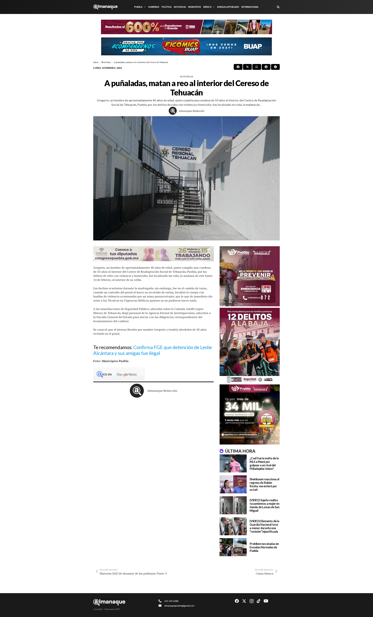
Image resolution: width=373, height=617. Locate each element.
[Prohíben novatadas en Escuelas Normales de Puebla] (233, 547)
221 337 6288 (171, 601)
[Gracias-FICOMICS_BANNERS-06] (186, 46)
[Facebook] (237, 601)
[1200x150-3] (153, 253)
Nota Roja (186, 76)
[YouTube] (266, 601)
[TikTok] (258, 601)
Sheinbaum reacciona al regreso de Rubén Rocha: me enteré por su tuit (264, 484)
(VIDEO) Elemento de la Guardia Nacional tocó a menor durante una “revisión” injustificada (264, 526)
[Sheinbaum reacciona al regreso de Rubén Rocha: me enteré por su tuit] (233, 484)
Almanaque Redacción (191, 111)
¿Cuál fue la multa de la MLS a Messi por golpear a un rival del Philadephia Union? (264, 463)
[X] (244, 601)
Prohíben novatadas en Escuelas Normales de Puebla (264, 547)
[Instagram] (252, 601)
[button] (144, 7)
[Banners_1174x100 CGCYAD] (186, 27)
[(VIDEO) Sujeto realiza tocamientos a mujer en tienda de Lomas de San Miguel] (233, 505)
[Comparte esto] (238, 67)
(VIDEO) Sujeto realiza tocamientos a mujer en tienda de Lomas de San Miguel (264, 505)
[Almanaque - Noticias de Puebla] (105, 7)
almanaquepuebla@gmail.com (179, 605)
